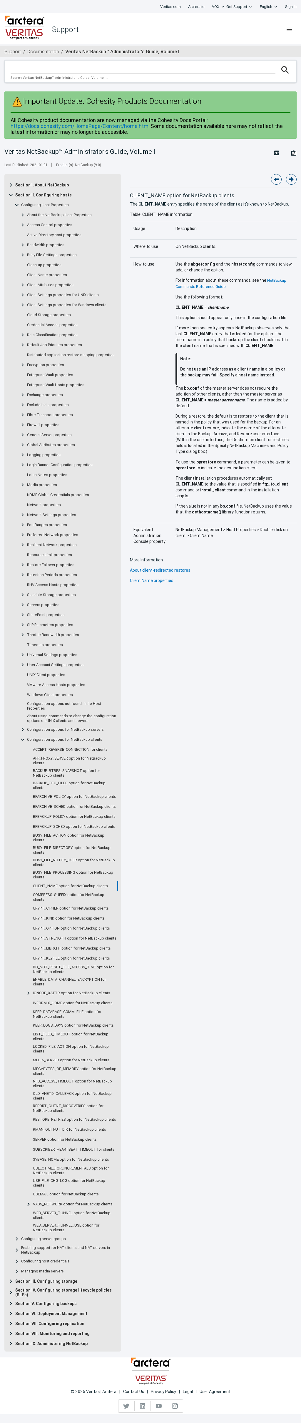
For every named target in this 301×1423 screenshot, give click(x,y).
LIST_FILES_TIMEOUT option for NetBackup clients (70, 1036)
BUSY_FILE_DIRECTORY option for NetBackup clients (72, 850)
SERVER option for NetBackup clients (65, 1139)
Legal (188, 1391)
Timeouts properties (45, 645)
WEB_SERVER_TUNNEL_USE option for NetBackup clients (66, 1227)
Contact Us (133, 1391)
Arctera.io (196, 6)
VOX (215, 6)
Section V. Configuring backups (46, 1303)
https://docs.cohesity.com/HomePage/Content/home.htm (79, 126)
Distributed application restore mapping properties (71, 355)
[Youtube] (159, 1406)
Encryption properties (45, 365)
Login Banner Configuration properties (60, 465)
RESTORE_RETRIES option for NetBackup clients (74, 1119)
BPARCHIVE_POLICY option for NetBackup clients (74, 796)
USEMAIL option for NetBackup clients (66, 1194)
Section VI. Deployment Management (51, 1313)
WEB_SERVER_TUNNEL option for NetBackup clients (72, 1215)
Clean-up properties (44, 265)
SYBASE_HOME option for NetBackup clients (71, 1159)
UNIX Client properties (46, 675)
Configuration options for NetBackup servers (65, 729)
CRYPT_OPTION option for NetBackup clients (71, 928)
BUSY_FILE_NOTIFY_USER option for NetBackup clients (74, 862)
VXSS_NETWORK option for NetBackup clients (73, 1204)
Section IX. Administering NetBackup (51, 1343)
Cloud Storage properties (49, 315)
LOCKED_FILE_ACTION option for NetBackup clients (71, 1049)
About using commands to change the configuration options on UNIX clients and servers (71, 718)
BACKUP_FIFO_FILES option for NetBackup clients (69, 785)
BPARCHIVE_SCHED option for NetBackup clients (74, 806)
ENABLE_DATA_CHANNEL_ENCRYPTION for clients (69, 982)
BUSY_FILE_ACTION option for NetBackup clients (68, 838)
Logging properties (44, 455)
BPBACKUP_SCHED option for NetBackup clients (74, 826)
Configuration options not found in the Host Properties (64, 706)
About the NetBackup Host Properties (59, 215)
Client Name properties (47, 275)
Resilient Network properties (52, 545)
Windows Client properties (50, 695)
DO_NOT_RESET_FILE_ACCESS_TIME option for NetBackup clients (73, 969)
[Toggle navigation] (289, 29)
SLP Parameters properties (50, 625)
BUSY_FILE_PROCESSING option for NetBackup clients (73, 875)
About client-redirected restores (160, 570)
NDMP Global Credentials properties (58, 495)
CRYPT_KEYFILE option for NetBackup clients (71, 958)
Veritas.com (170, 6)
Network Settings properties (51, 515)
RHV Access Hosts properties (52, 585)
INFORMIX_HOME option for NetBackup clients (73, 1003)
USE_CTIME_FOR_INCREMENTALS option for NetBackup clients (71, 1170)
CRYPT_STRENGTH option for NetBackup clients (74, 938)
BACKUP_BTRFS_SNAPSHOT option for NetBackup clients (66, 773)
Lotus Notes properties (47, 475)
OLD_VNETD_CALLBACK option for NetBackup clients (72, 1096)
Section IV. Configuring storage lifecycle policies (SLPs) (63, 1292)
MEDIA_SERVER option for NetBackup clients (71, 1060)
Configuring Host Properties (45, 205)
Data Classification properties (52, 335)
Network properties (44, 505)
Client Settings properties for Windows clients (66, 305)
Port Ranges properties (47, 525)
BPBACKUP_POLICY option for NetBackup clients (74, 816)
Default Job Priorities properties (54, 345)
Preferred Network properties (52, 535)
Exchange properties (45, 395)
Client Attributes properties (50, 285)
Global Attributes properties (51, 445)
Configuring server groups (43, 1239)
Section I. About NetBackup (42, 185)
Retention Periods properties (52, 575)
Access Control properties (49, 225)
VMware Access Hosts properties (56, 685)
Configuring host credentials (45, 1261)
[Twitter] (126, 1406)
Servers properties (43, 605)
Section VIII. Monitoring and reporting (52, 1333)
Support (12, 51)
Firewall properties (43, 425)
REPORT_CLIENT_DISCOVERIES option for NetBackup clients (68, 1108)
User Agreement (215, 1391)
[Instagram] (175, 1406)
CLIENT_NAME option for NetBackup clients (70, 886)
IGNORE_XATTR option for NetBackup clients (71, 993)
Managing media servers (42, 1271)
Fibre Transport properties (50, 415)
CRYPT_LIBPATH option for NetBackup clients (72, 948)
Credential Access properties (52, 325)
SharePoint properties (46, 615)
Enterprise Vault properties (50, 375)
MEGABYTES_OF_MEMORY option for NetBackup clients (74, 1071)
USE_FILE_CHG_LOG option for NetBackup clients (69, 1183)
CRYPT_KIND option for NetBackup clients (69, 918)
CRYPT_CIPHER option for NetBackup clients (71, 908)
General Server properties (49, 435)
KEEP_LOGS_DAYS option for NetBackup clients (73, 1025)
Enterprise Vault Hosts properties (55, 385)
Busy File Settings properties (52, 255)
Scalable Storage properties (51, 595)
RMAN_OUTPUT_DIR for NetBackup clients (69, 1129)
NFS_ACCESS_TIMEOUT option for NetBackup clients (72, 1083)
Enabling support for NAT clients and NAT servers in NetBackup (65, 1250)
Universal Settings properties (52, 655)
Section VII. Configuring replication (49, 1323)
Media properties (42, 485)
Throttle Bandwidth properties (53, 635)
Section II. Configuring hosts (43, 195)
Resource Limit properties (49, 555)
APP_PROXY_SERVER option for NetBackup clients (69, 760)
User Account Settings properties (56, 665)
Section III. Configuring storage (46, 1281)
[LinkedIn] (143, 1406)
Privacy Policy (163, 1391)
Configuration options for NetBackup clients (64, 739)
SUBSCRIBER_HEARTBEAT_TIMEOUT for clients (73, 1149)
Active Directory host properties (54, 235)
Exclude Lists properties (48, 405)
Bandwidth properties (45, 245)
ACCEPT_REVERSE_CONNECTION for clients (70, 749)
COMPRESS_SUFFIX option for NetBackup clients (68, 897)
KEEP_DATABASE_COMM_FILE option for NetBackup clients (67, 1014)
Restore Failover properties (50, 565)
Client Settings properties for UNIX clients (63, 295)
